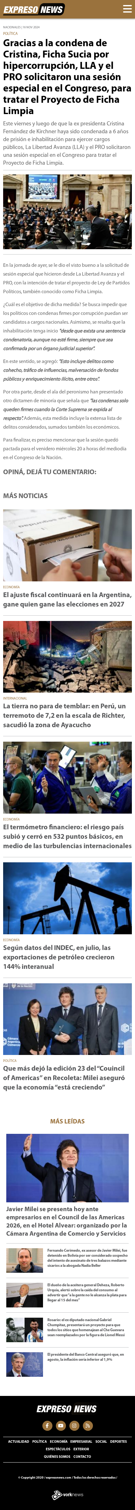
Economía (59, 1442)
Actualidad (18, 1442)
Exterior (81, 1449)
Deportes (118, 1442)
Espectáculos (58, 1449)
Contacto (82, 1457)
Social (101, 1442)
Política (39, 1442)
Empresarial (81, 1442)
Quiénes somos (57, 1457)
